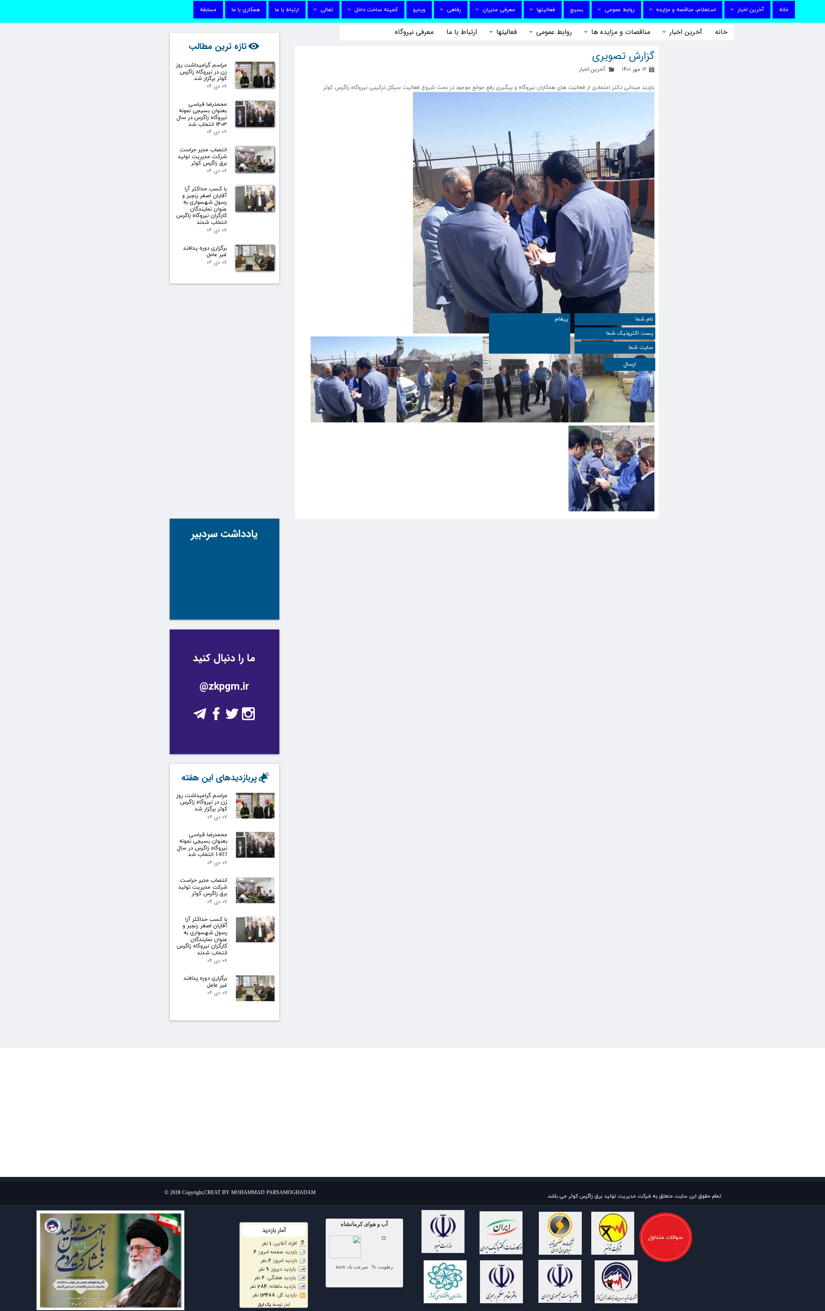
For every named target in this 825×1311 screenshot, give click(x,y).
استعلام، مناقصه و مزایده (686, 10)
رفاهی (454, 10)
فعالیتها (546, 10)
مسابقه (208, 10)
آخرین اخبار (750, 10)
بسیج (576, 10)
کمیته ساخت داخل (376, 10)
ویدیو (419, 10)
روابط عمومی (620, 10)
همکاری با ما (246, 10)
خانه (783, 10)
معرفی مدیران (499, 10)
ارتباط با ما (287, 10)
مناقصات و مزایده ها (620, 32)
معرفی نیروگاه (414, 32)
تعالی (327, 10)
